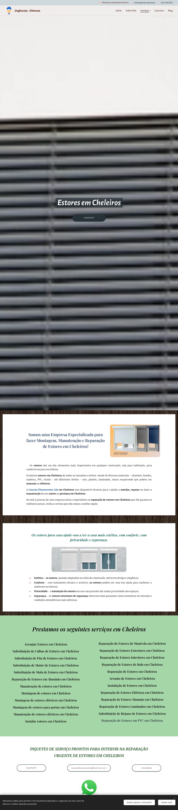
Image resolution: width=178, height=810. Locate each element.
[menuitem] (119, 10)
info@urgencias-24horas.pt (144, 2)
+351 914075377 (167, 2)
